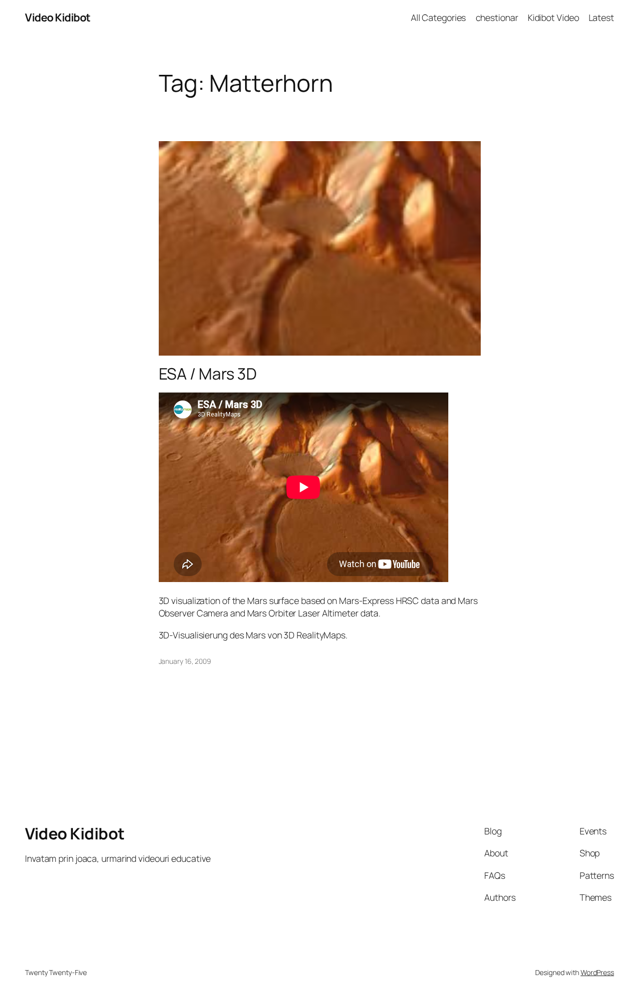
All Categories (438, 17)
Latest (601, 17)
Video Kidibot (57, 17)
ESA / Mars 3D (208, 374)
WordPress (597, 972)
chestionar (497, 17)
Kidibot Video (553, 17)
